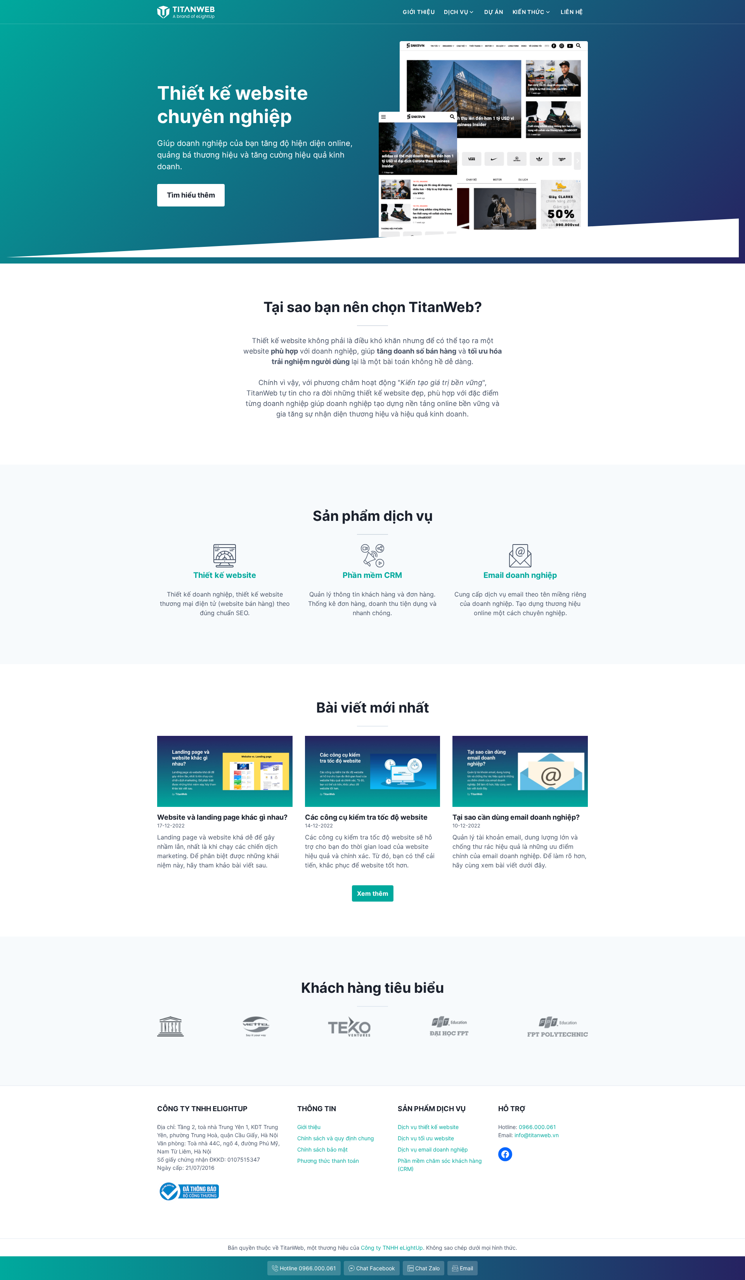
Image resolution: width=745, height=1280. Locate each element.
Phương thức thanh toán (328, 1160)
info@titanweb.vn (537, 1135)
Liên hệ (572, 12)
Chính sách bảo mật (322, 1149)
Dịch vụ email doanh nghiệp (433, 1149)
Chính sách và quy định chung (335, 1138)
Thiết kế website (224, 575)
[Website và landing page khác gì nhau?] (225, 771)
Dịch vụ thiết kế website (428, 1127)
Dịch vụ (456, 12)
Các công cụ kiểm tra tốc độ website (366, 817)
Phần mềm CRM (372, 575)
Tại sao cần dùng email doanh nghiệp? (516, 817)
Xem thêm (372, 893)
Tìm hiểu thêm (191, 195)
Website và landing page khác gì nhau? (222, 817)
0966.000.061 (537, 1127)
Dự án (493, 12)
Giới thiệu (419, 12)
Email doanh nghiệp (520, 575)
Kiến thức (528, 12)
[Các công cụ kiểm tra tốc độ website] (372, 771)
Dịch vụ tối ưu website (426, 1138)
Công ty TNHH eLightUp (392, 1247)
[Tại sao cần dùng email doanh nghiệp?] (520, 771)
